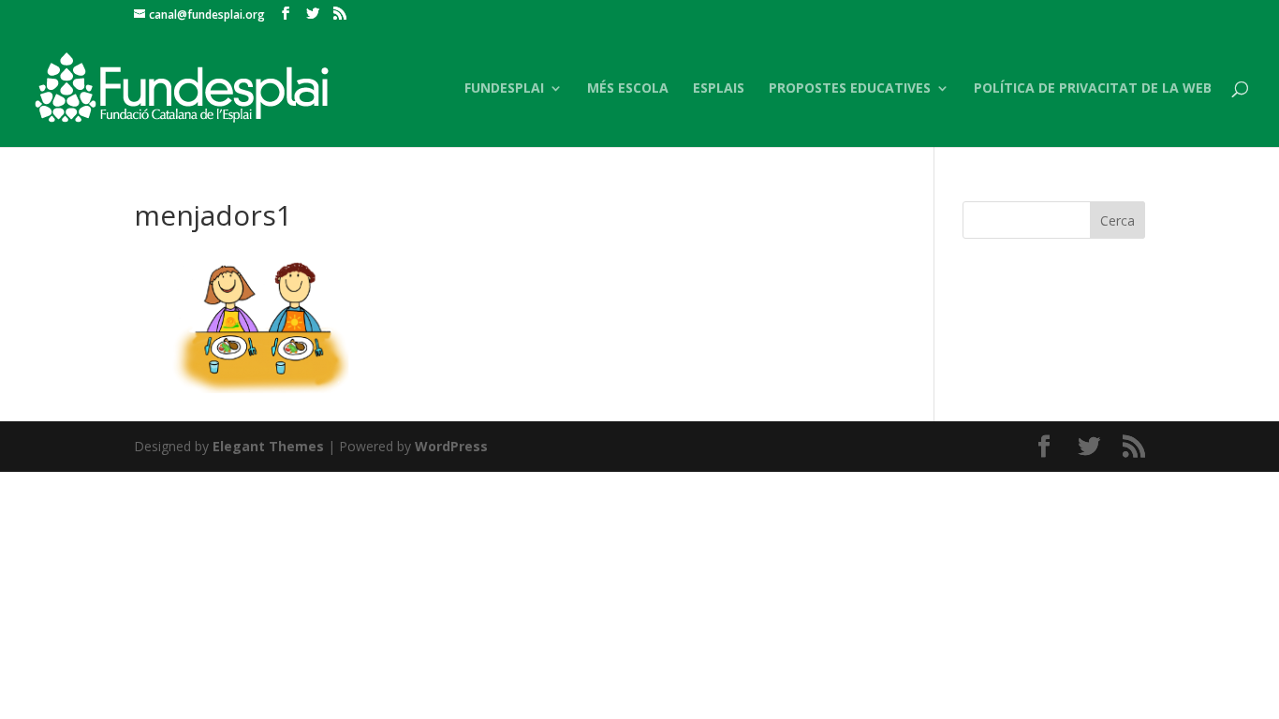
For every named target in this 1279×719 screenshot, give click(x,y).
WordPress (451, 446)
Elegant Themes (268, 446)
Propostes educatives (850, 88)
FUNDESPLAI (504, 88)
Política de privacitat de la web (1093, 88)
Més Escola (628, 88)
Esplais (718, 88)
